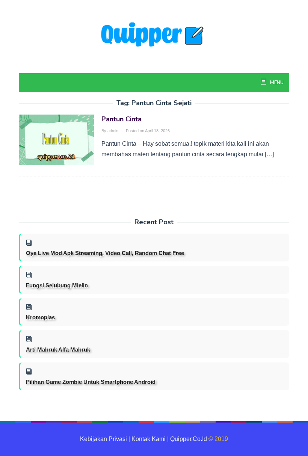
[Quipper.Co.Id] (154, 35)
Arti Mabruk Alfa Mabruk (58, 349)
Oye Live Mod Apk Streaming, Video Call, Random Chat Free (105, 253)
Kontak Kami (148, 439)
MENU (276, 82)
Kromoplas (40, 317)
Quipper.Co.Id (188, 439)
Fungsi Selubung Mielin (57, 285)
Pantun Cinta (121, 119)
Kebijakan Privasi (103, 439)
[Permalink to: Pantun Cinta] (56, 139)
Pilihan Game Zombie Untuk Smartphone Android (91, 382)
